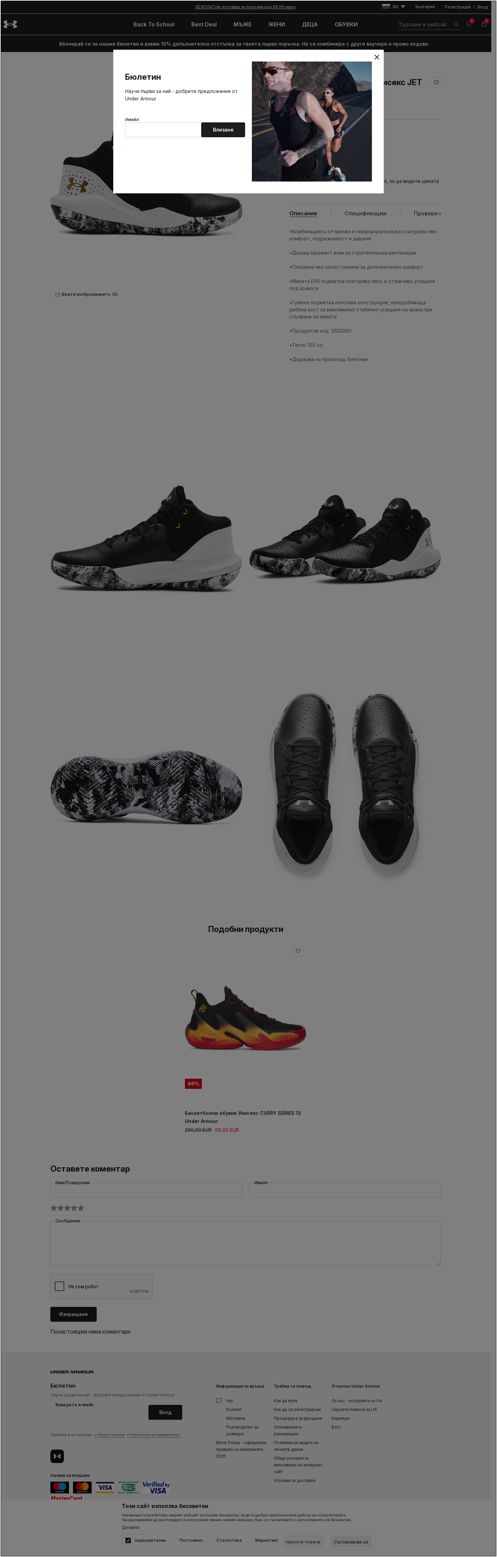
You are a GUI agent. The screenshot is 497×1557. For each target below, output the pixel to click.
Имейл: (132, 120)
